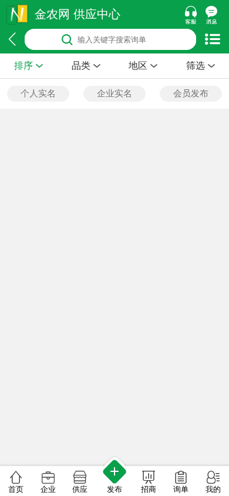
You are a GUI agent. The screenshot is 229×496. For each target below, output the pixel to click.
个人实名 (38, 93)
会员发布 (190, 93)
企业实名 (114, 93)
